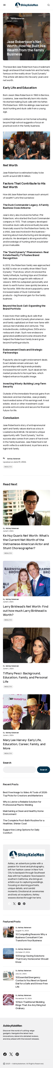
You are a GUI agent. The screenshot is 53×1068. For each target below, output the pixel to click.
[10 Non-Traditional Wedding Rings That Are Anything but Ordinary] (8, 999)
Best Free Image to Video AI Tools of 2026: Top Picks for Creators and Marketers (25, 794)
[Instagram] (19, 903)
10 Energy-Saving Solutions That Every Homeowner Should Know (32, 958)
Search (7, 762)
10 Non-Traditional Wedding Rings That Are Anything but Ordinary (31, 1005)
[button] (4, 4)
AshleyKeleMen (12, 1025)
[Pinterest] (24, 903)
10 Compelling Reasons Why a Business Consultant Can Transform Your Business (31, 937)
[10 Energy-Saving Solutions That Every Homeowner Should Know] (8, 953)
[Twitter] (14, 903)
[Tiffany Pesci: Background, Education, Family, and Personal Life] (26, 645)
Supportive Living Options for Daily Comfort (21, 831)
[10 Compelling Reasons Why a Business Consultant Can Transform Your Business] (8, 932)
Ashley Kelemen (24, 927)
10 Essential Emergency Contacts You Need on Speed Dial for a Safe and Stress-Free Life (32, 982)
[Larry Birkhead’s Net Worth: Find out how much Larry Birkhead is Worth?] (26, 578)
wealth (8, 467)
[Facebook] (9, 903)
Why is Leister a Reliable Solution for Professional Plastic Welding (22, 803)
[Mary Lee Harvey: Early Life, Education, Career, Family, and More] (26, 712)
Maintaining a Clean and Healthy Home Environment (23, 813)
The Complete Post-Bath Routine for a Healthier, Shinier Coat (23, 822)
